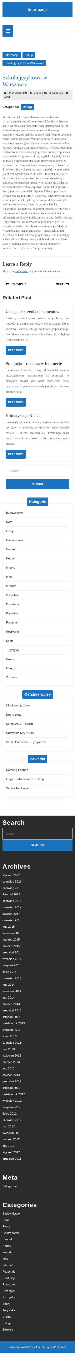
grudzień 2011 (11, 1158)
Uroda (10, 659)
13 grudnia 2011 (18, 93)
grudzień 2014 (11, 952)
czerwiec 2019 (11, 888)
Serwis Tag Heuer (17, 788)
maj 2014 (8, 984)
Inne (9, 576)
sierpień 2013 (11, 1029)
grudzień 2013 (11, 1010)
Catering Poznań (17, 770)
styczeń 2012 (11, 1152)
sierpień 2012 (11, 1107)
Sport (9, 640)
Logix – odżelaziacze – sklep (25, 779)
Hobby (10, 558)
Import (10, 567)
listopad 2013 (11, 1016)
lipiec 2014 (9, 971)
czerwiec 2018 (11, 900)
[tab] (7, 31)
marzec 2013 (11, 1062)
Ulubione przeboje (18, 705)
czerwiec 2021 (11, 881)
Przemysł (12, 622)
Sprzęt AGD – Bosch (19, 723)
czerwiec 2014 (11, 978)
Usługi (29, 55)
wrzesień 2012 (12, 1100)
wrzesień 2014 (12, 958)
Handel (10, 549)
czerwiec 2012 (11, 1120)
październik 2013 (13, 1023)
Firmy (10, 531)
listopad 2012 (11, 1087)
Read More (17, 352)
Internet (11, 586)
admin (37, 93)
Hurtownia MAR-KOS (20, 733)
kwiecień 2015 (11, 933)
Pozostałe (12, 595)
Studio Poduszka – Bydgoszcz (26, 742)
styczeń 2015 (11, 946)
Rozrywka (12, 631)
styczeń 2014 (11, 1004)
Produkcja (12, 604)
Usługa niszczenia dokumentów (32, 311)
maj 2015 (8, 926)
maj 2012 (8, 1126)
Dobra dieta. (14, 714)
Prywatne (12, 613)
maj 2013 (8, 1049)
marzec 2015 (11, 939)
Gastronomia (14, 540)
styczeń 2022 (11, 875)
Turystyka (12, 650)
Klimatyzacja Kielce (23, 415)
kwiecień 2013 (11, 1055)
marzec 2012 (11, 1139)
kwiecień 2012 (11, 1132)
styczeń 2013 (11, 1074)
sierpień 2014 (11, 965)
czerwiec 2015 (11, 920)
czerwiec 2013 (11, 1042)
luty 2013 (8, 1068)
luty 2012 (8, 1145)
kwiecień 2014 (11, 991)
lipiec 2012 (9, 1113)
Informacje (38, 9)
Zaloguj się (9, 1186)
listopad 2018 (11, 894)
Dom (9, 521)
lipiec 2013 (9, 1036)
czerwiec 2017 (11, 907)
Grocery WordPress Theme (27, 1347)
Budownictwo (14, 512)
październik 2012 (13, 1094)
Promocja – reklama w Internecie (34, 363)
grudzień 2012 (11, 1081)
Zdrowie (11, 677)
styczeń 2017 (11, 913)
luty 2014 (8, 997)
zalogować (21, 271)
